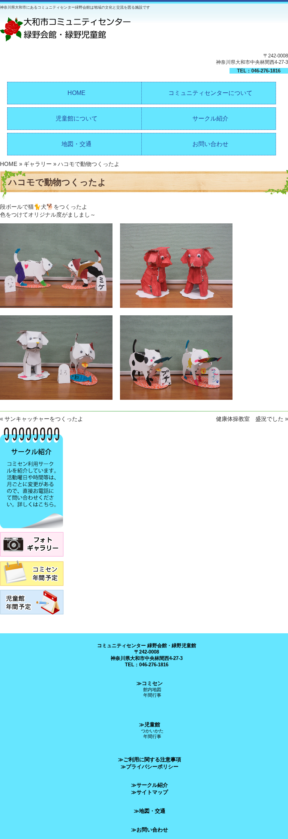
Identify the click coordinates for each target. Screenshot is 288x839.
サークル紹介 (210, 118)
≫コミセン (149, 683)
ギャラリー (38, 164)
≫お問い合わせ (149, 830)
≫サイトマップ (149, 792)
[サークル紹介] (31, 530)
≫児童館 (149, 725)
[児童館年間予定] (32, 616)
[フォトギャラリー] (32, 559)
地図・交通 (77, 144)
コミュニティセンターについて (210, 93)
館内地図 (152, 689)
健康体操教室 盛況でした (250, 419)
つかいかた (152, 730)
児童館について (77, 118)
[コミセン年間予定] (32, 588)
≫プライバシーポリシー (149, 767)
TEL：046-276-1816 (258, 71)
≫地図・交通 (149, 811)
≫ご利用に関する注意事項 (149, 759)
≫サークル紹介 (149, 785)
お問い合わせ (210, 144)
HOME (77, 93)
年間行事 (152, 695)
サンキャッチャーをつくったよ (43, 419)
